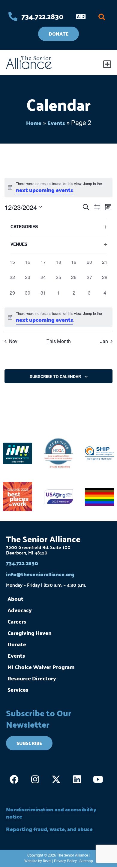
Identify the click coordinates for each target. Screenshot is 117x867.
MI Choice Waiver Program (41, 667)
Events (56, 123)
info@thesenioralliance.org (40, 574)
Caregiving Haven (30, 633)
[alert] (58, 187)
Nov (13, 341)
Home (33, 123)
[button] (102, 17)
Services (18, 689)
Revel (47, 861)
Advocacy (20, 610)
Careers (17, 621)
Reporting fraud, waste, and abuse (49, 829)
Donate (17, 644)
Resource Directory (32, 678)
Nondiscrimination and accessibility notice (51, 812)
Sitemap (86, 861)
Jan (104, 341)
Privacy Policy (65, 861)
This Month (58, 341)
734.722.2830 (22, 563)
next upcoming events (44, 190)
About (15, 599)
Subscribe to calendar (55, 376)
